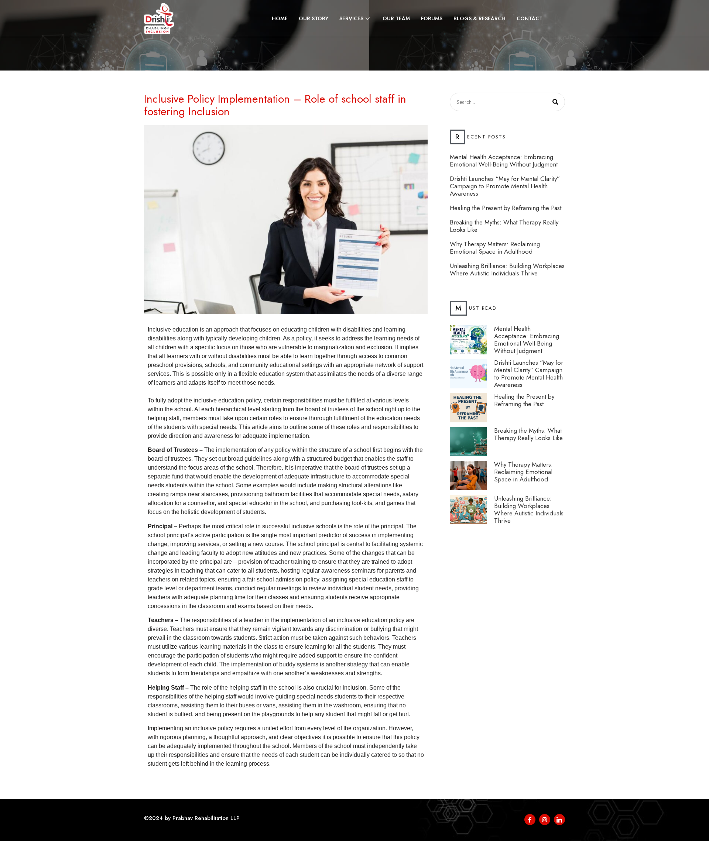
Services (351, 18)
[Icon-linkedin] (559, 819)
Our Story (313, 18)
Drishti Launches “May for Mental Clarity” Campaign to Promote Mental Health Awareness (505, 186)
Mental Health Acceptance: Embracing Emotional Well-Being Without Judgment (504, 160)
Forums (431, 18)
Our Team (396, 18)
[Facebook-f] (529, 819)
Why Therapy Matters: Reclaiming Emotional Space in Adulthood (495, 248)
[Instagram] (544, 819)
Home (280, 18)
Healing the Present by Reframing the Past (505, 207)
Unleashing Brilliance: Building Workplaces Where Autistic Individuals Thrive (507, 269)
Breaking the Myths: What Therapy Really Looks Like (504, 226)
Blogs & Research (479, 18)
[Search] (555, 102)
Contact (529, 18)
